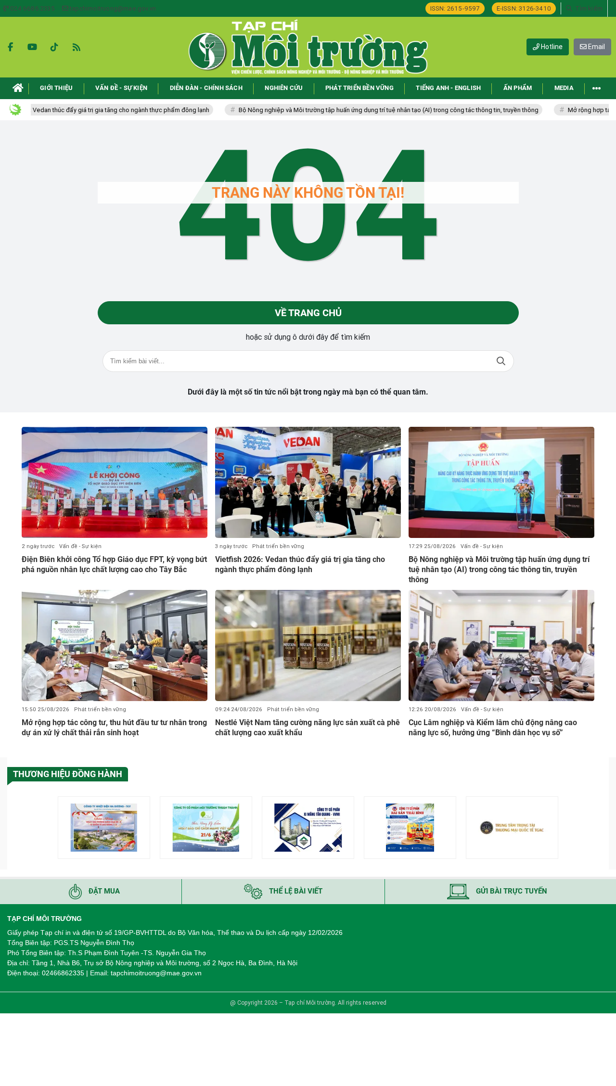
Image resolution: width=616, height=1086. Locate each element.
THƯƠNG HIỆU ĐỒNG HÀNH (67, 774)
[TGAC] (512, 827)
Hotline (551, 47)
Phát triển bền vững (278, 546)
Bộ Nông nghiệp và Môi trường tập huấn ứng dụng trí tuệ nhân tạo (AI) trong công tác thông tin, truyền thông (364, 110)
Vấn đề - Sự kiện (80, 546)
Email (596, 47)
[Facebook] (10, 47)
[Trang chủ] (18, 88)
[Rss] (76, 47)
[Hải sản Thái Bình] (410, 827)
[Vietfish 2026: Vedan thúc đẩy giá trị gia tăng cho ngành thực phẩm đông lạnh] (308, 482)
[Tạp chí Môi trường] (308, 47)
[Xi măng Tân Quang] (308, 827)
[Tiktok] (54, 47)
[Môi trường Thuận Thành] (206, 827)
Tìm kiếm (501, 361)
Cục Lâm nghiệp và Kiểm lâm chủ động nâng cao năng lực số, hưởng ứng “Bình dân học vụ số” (493, 727)
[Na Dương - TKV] (104, 827)
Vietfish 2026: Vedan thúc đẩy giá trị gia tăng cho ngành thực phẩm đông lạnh (300, 564)
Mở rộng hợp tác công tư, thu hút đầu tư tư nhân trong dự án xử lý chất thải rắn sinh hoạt (114, 727)
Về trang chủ (308, 313)
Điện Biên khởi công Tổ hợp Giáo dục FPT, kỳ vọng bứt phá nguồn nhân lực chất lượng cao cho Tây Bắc (114, 564)
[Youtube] (32, 47)
